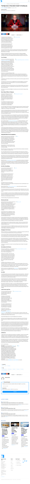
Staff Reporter (6, 437)
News (5, 365)
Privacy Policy (19, 479)
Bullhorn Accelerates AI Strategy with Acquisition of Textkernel (24, 431)
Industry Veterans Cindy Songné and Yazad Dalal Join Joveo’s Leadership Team (12, 402)
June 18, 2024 (23, 437)
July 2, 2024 (3, 438)
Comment (12, 374)
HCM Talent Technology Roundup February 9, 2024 (8, 408)
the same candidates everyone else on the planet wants (6, 311)
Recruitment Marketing (4, 370)
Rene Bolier (9, 7)
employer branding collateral (12, 186)
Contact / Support (19, 465)
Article (3, 7)
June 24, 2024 (13, 435)
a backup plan (16, 268)
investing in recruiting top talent (11, 160)
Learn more (2, 476)
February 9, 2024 (5, 407)
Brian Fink (15, 434)
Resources (12, 468)
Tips (8, 370)
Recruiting (5, 7)
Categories (4, 364)
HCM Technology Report (15, 389)
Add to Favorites (19, 374)
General (3, 365)
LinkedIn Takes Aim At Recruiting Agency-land (15, 429)
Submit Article (3, 12)
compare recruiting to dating (5, 60)
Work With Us (18, 462)
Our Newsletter (19, 460)
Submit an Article (4, 9)
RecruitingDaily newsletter (6, 389)
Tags (3, 367)
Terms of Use (14, 479)
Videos (12, 465)
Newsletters (4, 388)
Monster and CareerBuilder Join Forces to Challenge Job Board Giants (5, 432)
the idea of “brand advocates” (12, 120)
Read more (25, 410)
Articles (12, 460)
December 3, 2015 (13, 7)
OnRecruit (13, 345)
